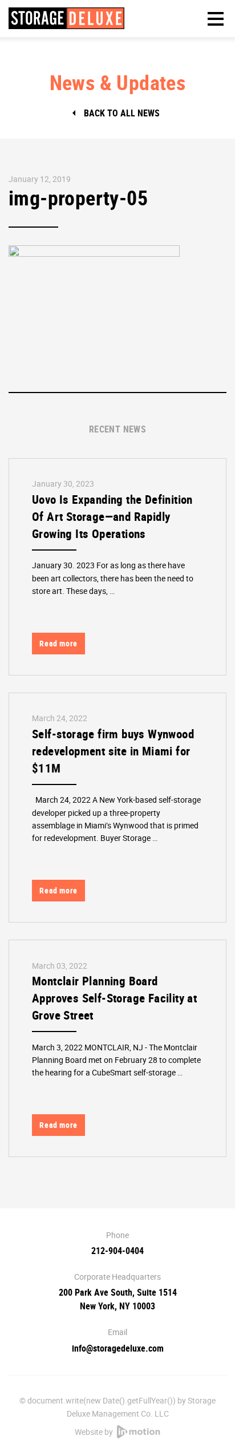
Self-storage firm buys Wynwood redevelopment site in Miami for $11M (113, 751)
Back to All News (122, 113)
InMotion (138, 1431)
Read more (58, 643)
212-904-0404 (117, 1250)
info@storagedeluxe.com (118, 1348)
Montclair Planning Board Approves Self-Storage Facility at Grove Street (114, 998)
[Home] (66, 18)
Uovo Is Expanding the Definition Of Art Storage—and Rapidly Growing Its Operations (112, 516)
